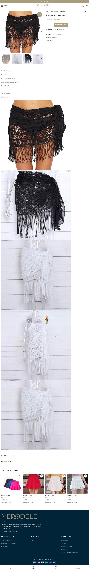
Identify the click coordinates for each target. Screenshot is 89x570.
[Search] (83, 6)
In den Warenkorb (60, 25)
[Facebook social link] (50, 40)
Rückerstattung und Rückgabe (9, 543)
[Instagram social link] (42, 1)
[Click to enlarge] (4, 50)
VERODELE (42, 559)
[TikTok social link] (47, 1)
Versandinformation (6, 540)
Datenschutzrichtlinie (66, 546)
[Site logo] (44, 6)
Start (47, 11)
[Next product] (87, 12)
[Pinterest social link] (44, 1)
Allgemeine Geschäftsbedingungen (70, 552)
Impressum (64, 549)
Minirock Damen (5, 495)
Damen (52, 11)
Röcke (57, 11)
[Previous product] (83, 12)
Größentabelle (5, 546)
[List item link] (22, 531)
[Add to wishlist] (19, 476)
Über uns (63, 543)
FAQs (32, 540)
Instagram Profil (65, 540)
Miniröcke (62, 11)
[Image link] (19, 518)
